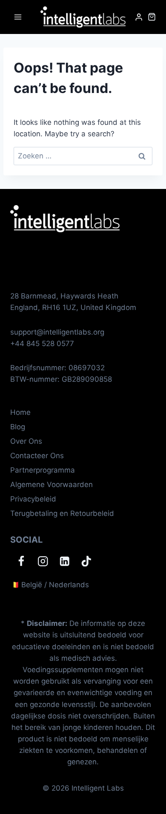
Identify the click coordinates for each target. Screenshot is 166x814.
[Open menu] (18, 16)
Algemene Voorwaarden (51, 484)
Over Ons (26, 441)
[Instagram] (43, 561)
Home (20, 412)
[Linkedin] (64, 561)
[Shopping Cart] (152, 17)
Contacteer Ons (37, 455)
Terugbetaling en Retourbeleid (62, 513)
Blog (17, 426)
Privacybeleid (33, 499)
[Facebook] (21, 561)
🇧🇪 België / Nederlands (49, 584)
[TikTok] (86, 561)
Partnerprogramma (42, 470)
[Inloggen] (139, 17)
